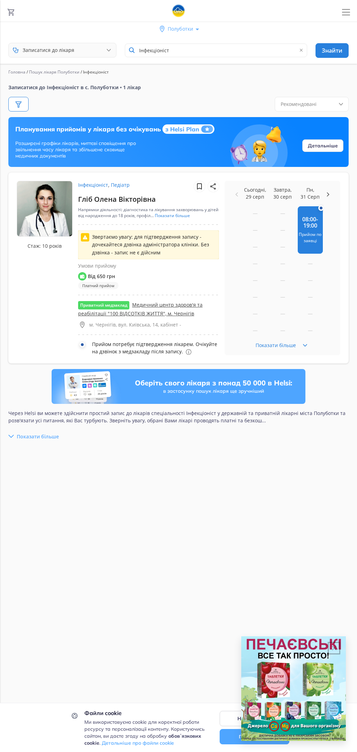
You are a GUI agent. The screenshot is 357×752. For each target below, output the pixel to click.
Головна (16, 72)
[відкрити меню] (346, 12)
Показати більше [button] (172, 215)
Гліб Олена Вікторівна (117, 199)
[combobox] (216, 50)
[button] (213, 186)
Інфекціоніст (93, 185)
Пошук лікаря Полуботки (54, 72)
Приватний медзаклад (103, 305)
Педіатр (120, 185)
